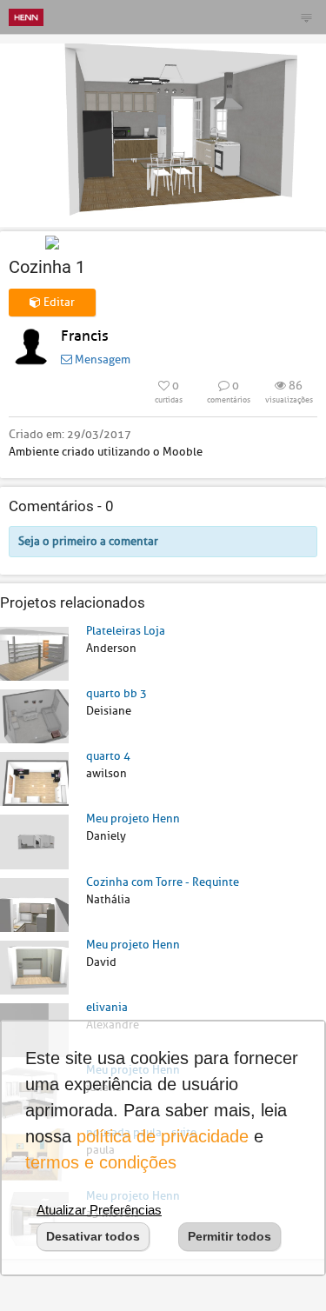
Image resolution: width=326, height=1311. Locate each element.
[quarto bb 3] (34, 716)
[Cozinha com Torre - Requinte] (34, 903)
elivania (107, 1007)
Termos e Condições (100, 1162)
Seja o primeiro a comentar (88, 541)
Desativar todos (93, 1236)
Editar (58, 302)
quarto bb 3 (116, 693)
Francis (85, 336)
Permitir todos (229, 1236)
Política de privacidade (163, 1136)
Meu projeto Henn (133, 818)
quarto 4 (108, 756)
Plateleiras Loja (125, 630)
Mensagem (101, 359)
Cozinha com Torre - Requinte (162, 882)
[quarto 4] (34, 778)
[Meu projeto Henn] (34, 841)
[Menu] (306, 17)
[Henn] (26, 16)
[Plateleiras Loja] (34, 652)
